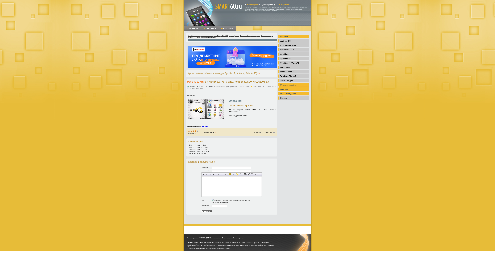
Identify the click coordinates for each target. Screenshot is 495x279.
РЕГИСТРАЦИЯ (204, 238)
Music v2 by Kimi (195, 82)
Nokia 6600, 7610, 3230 (262, 86)
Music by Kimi (201, 145)
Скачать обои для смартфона (250, 36)
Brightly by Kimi (202, 153)
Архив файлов (234, 36)
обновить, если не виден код (220, 202)
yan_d (212, 132)
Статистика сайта (215, 238)
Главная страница (192, 238)
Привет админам (227, 238)
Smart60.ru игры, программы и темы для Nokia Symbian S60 (208, 36)
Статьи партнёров (238, 238)
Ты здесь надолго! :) (261, 5)
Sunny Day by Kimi (203, 151)
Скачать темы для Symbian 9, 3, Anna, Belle (231, 86)
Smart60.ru (207, 242)
